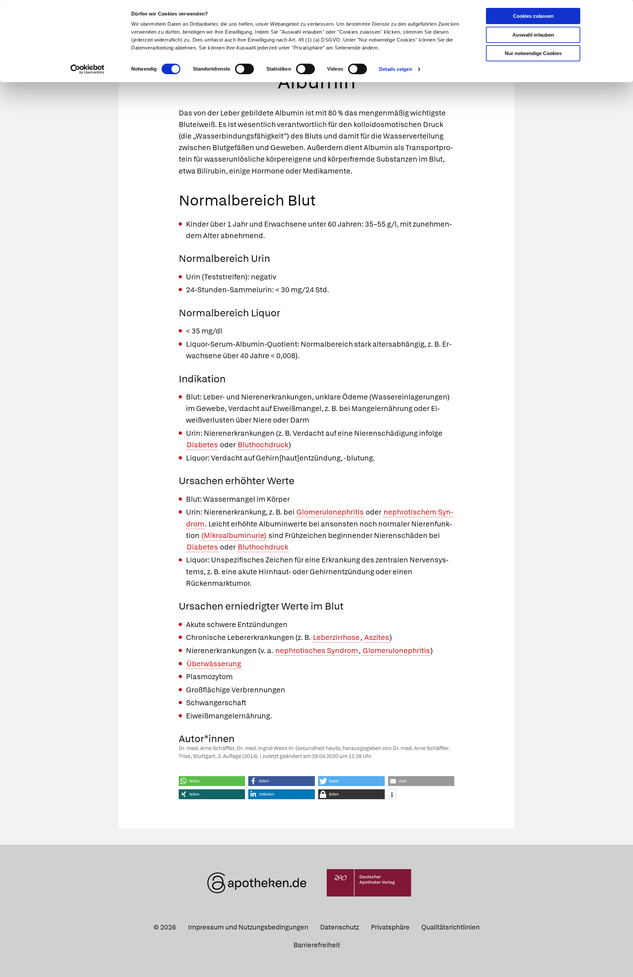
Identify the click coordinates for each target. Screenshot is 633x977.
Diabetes (202, 445)
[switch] (244, 69)
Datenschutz (339, 927)
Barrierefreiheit (316, 945)
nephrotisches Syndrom (316, 650)
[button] (212, 781)
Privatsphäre (390, 927)
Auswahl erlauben (533, 35)
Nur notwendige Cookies (533, 53)
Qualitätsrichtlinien (450, 927)
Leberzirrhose (336, 637)
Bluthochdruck (263, 445)
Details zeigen (395, 69)
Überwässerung (214, 664)
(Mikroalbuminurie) (233, 535)
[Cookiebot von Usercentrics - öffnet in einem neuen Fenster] (87, 69)
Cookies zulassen (533, 16)
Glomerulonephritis (330, 512)
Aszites (376, 637)
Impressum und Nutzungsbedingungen (248, 927)
